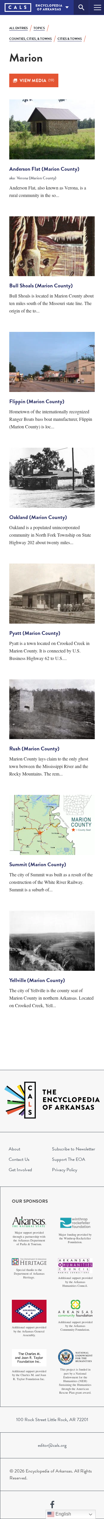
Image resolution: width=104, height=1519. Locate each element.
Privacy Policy (64, 1169)
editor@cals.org (52, 1445)
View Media (37, 80)
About (14, 1149)
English (62, 1513)
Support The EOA (68, 1159)
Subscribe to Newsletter (73, 1149)
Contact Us (19, 1159)
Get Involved (20, 1169)
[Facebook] (52, 1504)
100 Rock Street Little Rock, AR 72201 (52, 1419)
